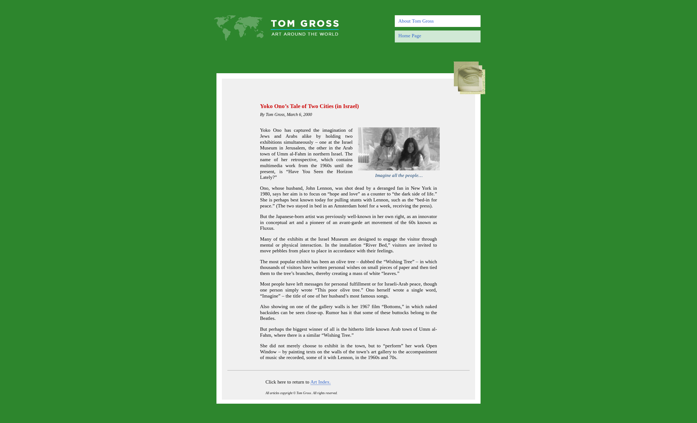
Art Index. (320, 382)
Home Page (409, 35)
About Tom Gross (416, 21)
